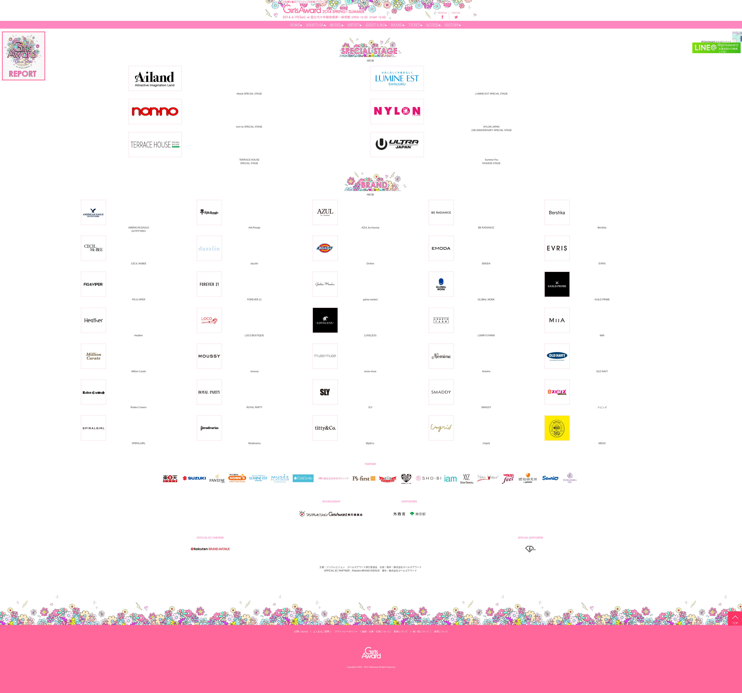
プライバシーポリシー (346, 631)
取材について (401, 631)
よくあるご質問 (321, 631)
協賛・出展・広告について (376, 631)
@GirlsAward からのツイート (716, 41)
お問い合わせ (301, 631)
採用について (441, 631)
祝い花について (421, 631)
